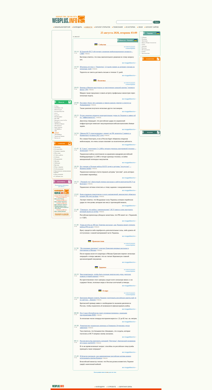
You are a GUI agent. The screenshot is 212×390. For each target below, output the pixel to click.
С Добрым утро (58, 176)
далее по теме (112, 372)
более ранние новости (100, 372)
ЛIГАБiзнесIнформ (59, 123)
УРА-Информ (58, 134)
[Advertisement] (106, 7)
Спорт (143, 44)
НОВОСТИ (89, 27)
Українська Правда (59, 136)
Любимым (57, 163)
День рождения (58, 174)
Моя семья (57, 153)
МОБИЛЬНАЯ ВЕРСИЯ (62, 27)
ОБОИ (140, 27)
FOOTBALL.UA (58, 108)
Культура (144, 48)
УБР (55, 131)
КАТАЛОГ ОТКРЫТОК (103, 27)
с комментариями (130, 48)
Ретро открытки (58, 167)
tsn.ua (55, 113)
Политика (144, 39)
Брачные (56, 165)
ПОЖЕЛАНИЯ (118, 27)
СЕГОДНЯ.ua (58, 129)
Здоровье (144, 46)
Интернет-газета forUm (60, 120)
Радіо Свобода (58, 127)
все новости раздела (129, 47)
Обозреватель (58, 125)
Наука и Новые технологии (148, 42)
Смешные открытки (59, 151)
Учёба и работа (58, 155)
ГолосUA (56, 115)
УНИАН (56, 132)
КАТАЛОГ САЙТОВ (152, 27)
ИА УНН (56, 118)
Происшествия (145, 53)
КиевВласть (57, 122)
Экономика (144, 41)
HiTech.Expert (58, 109)
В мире (143, 51)
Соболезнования (58, 169)
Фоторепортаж (145, 49)
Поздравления (58, 159)
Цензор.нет (57, 138)
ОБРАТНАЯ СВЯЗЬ (125, 387)
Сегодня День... (58, 149)
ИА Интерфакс (58, 116)
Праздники (57, 147)
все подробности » (129, 63)
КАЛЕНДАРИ (100, 387)
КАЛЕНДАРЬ (77, 27)
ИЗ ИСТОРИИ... (131, 27)
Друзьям (56, 161)
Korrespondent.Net (59, 111)
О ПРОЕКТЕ (111, 387)
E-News (56, 106)
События (56, 157)
